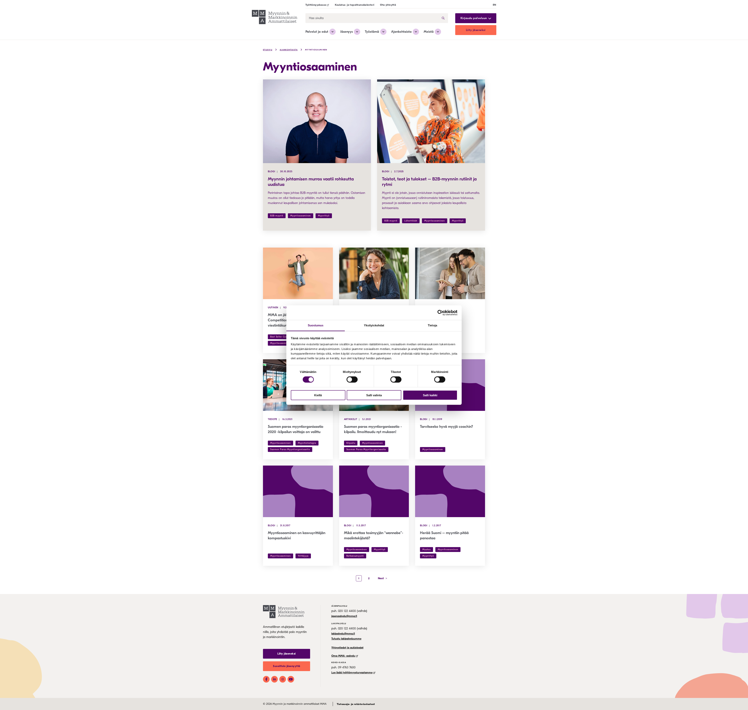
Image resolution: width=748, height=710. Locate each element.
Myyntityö (323, 215)
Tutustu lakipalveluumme (346, 638)
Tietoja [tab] (432, 325)
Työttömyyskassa (315, 4)
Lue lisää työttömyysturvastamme (351, 672)
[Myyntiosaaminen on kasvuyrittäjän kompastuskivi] (298, 491)
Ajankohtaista (401, 31)
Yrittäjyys (303, 555)
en (494, 4)
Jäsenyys (346, 31)
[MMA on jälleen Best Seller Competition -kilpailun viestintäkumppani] (298, 273)
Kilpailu (350, 443)
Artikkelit (350, 419)
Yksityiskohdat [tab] (374, 325)
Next (382, 578)
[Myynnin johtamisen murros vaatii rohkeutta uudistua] (317, 121)
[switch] (352, 379)
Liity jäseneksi (476, 30)
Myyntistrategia (307, 443)
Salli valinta (374, 395)
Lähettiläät (410, 220)
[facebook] (266, 679)
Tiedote (272, 419)
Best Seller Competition (283, 336)
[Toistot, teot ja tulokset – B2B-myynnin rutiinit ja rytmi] (431, 121)
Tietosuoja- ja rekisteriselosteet (356, 704)
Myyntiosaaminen (316, 50)
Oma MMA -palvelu (343, 655)
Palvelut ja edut (316, 31)
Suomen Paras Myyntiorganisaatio (290, 449)
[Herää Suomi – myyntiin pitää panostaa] (450, 491)
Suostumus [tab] (316, 325)
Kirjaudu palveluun (473, 18)
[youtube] (290, 679)
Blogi (271, 171)
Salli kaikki (430, 395)
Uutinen (273, 307)
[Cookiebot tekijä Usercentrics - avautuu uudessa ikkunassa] (440, 312)
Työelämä (372, 31)
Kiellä (318, 395)
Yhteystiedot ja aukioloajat (347, 647)
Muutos (426, 549)
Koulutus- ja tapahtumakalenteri (354, 4)
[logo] (274, 17)
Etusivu (267, 50)
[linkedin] (274, 679)
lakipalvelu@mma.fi (343, 633)
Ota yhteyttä (388, 4)
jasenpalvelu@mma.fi (344, 616)
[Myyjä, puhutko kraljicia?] (450, 273)
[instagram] (282, 679)
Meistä (429, 31)
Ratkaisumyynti (355, 555)
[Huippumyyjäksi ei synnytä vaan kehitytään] (374, 273)
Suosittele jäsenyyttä (286, 666)
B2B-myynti (276, 215)
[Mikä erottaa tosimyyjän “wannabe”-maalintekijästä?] (374, 491)
